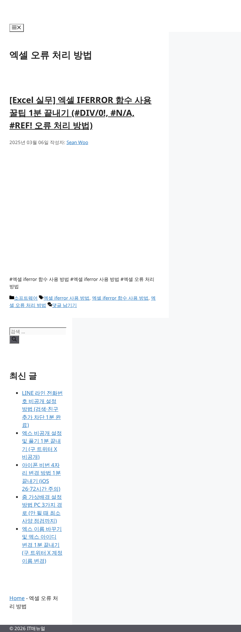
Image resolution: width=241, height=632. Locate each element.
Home (17, 598)
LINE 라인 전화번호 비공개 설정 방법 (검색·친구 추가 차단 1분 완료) (42, 408)
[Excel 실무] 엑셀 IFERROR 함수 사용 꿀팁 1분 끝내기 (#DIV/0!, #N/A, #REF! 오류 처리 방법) (80, 112)
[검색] (14, 339)
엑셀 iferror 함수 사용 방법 (120, 298)
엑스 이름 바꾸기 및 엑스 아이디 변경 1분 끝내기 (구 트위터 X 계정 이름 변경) (42, 544)
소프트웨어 (26, 298)
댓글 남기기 (64, 305)
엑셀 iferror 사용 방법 (66, 298)
